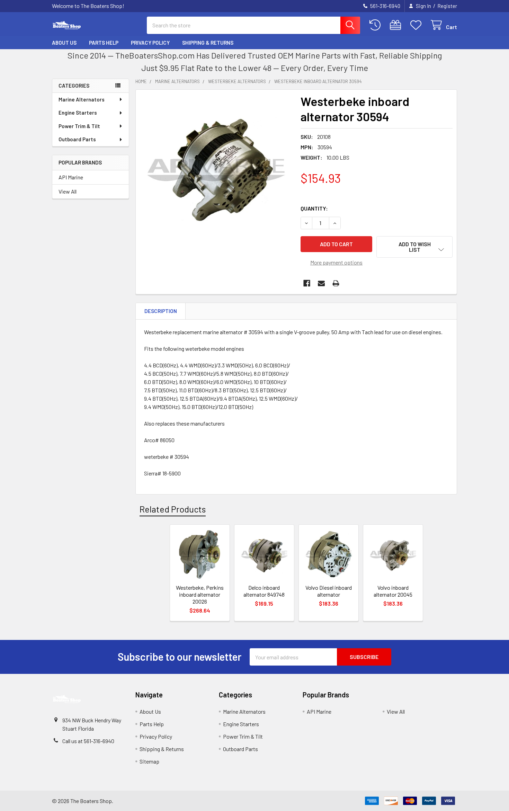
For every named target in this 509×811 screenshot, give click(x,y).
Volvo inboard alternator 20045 (393, 591)
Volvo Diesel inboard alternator (328, 591)
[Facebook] (307, 283)
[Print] (336, 283)
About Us (64, 42)
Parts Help (103, 42)
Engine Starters (78, 112)
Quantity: (314, 208)
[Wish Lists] (417, 25)
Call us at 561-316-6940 (88, 741)
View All (68, 191)
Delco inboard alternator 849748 (264, 591)
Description (160, 311)
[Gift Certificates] (397, 25)
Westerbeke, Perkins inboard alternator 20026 (200, 594)
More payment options (336, 262)
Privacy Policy (150, 42)
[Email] (321, 283)
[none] (216, 170)
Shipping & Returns (207, 42)
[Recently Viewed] (376, 25)
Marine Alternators (82, 99)
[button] (414, 247)
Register (447, 6)
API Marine (71, 177)
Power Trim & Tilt (79, 126)
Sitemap (149, 761)
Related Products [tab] (173, 509)
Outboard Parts (77, 139)
